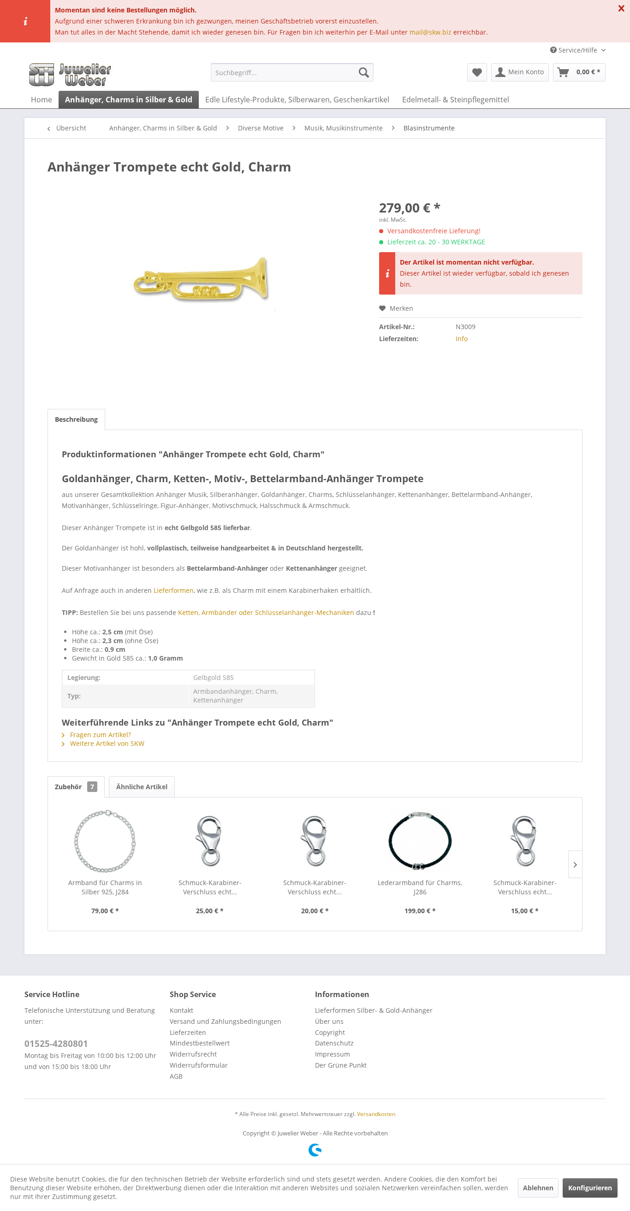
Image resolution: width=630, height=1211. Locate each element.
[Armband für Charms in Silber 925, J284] (105, 841)
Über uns (329, 1021)
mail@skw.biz (431, 32)
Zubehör (74, 786)
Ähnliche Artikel (141, 786)
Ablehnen (538, 1187)
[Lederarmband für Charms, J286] (420, 841)
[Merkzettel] (477, 72)
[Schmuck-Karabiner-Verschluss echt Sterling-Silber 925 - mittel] (315, 841)
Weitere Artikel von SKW (106, 743)
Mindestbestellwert (200, 1043)
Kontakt (181, 1010)
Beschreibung (76, 419)
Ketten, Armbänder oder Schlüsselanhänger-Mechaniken (266, 612)
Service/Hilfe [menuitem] (578, 50)
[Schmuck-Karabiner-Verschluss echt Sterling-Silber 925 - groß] (210, 841)
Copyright (330, 1032)
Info (462, 338)
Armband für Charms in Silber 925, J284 (105, 887)
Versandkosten (376, 1114)
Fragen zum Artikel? (99, 734)
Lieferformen (174, 590)
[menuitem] (292, 72)
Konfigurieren (590, 1187)
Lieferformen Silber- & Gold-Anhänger (374, 1010)
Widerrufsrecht (193, 1054)
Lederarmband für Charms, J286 (420, 887)
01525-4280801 (56, 1044)
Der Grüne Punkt (341, 1065)
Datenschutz (334, 1043)
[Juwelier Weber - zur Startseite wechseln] (72, 74)
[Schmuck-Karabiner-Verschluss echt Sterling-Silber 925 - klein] (525, 841)
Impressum (332, 1054)
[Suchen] (364, 72)
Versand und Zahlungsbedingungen (225, 1021)
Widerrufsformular (199, 1065)
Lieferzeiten (188, 1032)
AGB (176, 1076)
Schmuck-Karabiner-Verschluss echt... (210, 887)
